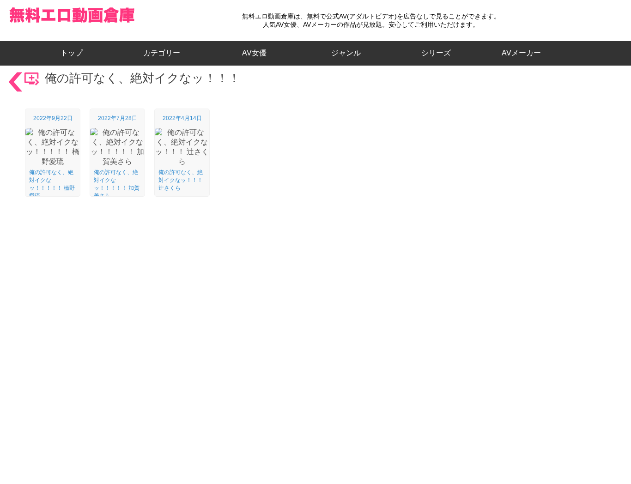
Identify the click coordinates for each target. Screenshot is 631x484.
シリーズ (436, 53)
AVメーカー (521, 53)
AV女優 (252, 53)
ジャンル (346, 53)
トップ (75, 53)
